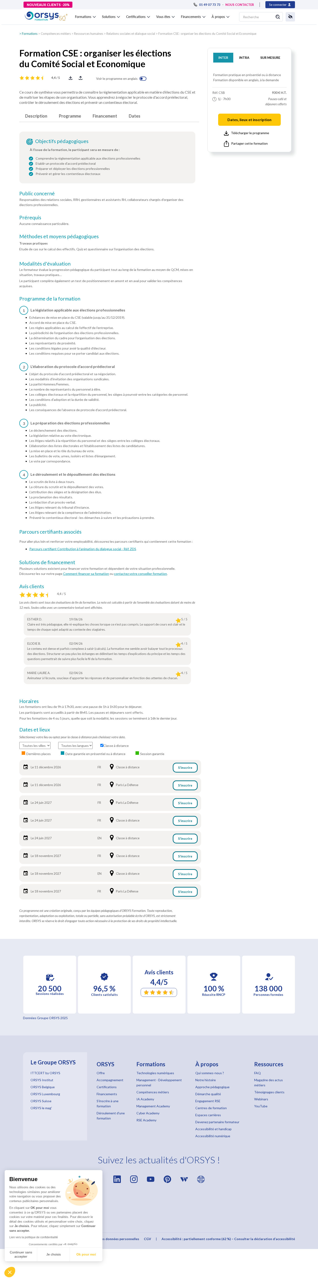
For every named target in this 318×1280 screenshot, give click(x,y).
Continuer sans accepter (21, 1254)
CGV (147, 1239)
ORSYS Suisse (40, 1101)
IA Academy (145, 1099)
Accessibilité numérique (212, 1136)
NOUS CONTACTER (239, 5)
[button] (9, 1272)
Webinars (261, 1099)
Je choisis (53, 1254)
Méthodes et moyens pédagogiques (59, 236)
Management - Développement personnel (159, 1082)
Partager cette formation (249, 143)
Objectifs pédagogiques (61, 141)
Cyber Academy (147, 1113)
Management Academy (153, 1106)
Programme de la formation (49, 298)
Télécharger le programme (250, 133)
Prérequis (30, 217)
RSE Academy (146, 1120)
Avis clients (31, 586)
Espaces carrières (208, 1115)
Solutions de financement (47, 562)
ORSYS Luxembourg (45, 1094)
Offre (101, 1073)
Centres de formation (211, 1108)
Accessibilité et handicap (213, 1129)
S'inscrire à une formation (107, 1103)
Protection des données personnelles (110, 1239)
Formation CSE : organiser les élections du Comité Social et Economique (207, 33)
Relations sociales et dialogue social (130, 33)
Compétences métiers (56, 33)
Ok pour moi (86, 1254)
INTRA (244, 57)
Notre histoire (205, 1080)
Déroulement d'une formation (111, 1115)
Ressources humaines (88, 33)
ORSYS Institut (41, 1080)
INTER (223, 57)
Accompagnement (110, 1080)
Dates (134, 116)
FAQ (257, 1073)
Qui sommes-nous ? (209, 1073)
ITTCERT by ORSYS (45, 1073)
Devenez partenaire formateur (217, 1122)
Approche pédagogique (212, 1087)
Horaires (29, 701)
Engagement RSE (207, 1101)
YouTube (260, 1106)
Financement (105, 116)
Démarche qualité (208, 1094)
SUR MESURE (270, 57)
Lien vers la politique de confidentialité (33, 1237)
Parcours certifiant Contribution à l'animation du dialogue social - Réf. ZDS (82, 549)
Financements (107, 1094)
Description (36, 116)
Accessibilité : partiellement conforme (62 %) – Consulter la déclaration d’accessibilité (228, 1239)
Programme (70, 116)
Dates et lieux (34, 729)
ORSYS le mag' (41, 1108)
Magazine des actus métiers (268, 1082)
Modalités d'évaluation (45, 263)
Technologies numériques (155, 1073)
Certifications (107, 1087)
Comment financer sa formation (86, 574)
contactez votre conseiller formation (140, 574)
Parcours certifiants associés (50, 531)
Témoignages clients (269, 1092)
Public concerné (37, 193)
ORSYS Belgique (42, 1087)
